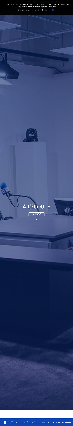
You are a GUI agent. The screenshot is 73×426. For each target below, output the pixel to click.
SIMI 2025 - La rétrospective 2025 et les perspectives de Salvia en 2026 (24, 422)
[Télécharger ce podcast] (56, 422)
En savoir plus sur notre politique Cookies (32, 10)
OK (53, 10)
